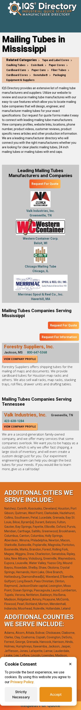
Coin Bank (37, 65)
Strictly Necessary (21, 694)
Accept (56, 694)
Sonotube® (40, 75)
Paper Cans (39, 70)
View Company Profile (20, 359)
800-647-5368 (37, 352)
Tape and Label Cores (55, 60)
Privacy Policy (21, 682)
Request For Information (59, 337)
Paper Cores (57, 65)
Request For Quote (45, 184)
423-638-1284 (14, 421)
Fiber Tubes (58, 70)
